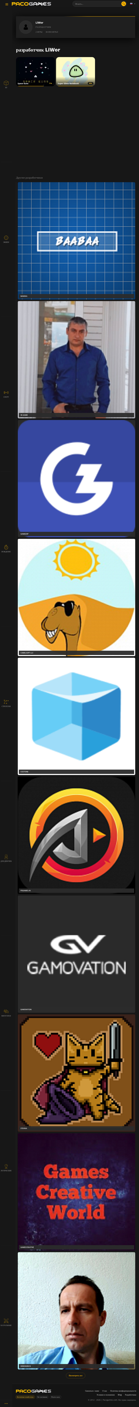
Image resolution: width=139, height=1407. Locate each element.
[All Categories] (6, 1403)
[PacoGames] (33, 1391)
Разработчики (130, 1394)
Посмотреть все (75, 1375)
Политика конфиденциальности (123, 1391)
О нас (104, 1391)
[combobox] (99, 4)
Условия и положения (106, 1394)
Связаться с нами (92, 1391)
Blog (120, 1394)
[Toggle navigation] (7, 4)
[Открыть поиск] (123, 3)
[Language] (132, 4)
